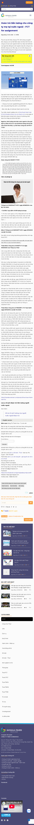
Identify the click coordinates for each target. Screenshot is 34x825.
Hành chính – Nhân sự (8, 643)
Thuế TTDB (5, 692)
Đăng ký (4, 6)
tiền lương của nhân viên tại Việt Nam (11, 488)
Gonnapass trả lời (7, 58)
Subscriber (28, 519)
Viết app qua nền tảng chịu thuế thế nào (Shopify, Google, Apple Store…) (21, 586)
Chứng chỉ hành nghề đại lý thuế (11, 759)
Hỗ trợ (4, 779)
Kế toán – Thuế (6, 658)
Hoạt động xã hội (7, 648)
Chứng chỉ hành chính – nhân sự (11, 768)
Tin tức (4, 702)
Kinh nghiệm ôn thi (7, 663)
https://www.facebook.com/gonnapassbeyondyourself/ (16, 472)
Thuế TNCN (5, 682)
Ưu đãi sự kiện (6, 716)
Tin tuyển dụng (6, 706)
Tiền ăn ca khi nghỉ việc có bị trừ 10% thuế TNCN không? (21, 604)
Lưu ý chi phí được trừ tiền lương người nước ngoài (17, 61)
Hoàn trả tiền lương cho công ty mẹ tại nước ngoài (14, 483)
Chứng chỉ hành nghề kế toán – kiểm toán (13, 762)
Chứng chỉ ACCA (6, 766)
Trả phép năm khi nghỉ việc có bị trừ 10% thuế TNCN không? (21, 595)
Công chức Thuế (6, 624)
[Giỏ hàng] (32, 6)
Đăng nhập (12, 6)
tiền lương (21, 485)
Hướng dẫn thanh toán (8, 775)
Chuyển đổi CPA (6, 764)
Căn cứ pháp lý (7, 59)
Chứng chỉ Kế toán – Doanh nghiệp (11, 761)
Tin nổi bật (5, 697)
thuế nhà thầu (13, 485)
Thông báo (5, 667)
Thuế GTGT (5, 677)
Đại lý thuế (5, 638)
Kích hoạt (29, 2)
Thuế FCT (4, 672)
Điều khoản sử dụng (7, 777)
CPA (3, 628)
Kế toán (4, 653)
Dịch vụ (4, 633)
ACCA (3, 619)
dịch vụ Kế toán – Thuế (15, 452)
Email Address (4, 439)
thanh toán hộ (5, 485)
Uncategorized (6, 711)
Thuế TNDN (5, 687)
